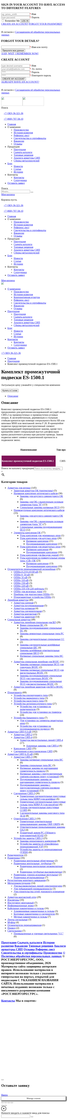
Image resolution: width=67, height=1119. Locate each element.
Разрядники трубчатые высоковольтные (41, 872)
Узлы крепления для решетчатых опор (40, 546)
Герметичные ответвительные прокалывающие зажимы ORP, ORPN (40, 823)
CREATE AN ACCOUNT (14, 24)
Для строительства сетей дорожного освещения (39, 891)
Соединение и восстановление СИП (33, 751)
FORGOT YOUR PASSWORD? (45, 24)
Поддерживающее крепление (41, 544)
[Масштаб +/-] (2, 1102)
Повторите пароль (41, 75)
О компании (14, 289)
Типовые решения (23, 319)
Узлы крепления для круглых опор (38, 538)
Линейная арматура (17, 600)
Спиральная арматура (19, 619)
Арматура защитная (24, 616)
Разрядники (13, 858)
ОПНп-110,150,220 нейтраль (29, 588)
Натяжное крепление (37, 541)
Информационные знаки (20, 905)
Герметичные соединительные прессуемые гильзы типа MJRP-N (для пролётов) (43, 803)
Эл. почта (36, 69)
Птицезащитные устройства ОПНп (32, 597)
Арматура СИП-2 (23, 734)
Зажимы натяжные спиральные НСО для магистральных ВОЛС (42, 671)
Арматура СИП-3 (23, 757)
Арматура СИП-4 (23, 737)
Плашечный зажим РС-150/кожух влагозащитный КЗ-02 (38, 834)
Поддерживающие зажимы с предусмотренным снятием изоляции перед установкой (40, 788)
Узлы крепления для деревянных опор (40, 535)
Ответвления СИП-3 (25, 818)
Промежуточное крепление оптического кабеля (39, 510)
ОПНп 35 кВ (20, 577)
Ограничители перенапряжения (24, 925)
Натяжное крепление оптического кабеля (36, 493)
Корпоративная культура (27, 297)
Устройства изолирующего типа (31, 695)
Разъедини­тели (15, 855)
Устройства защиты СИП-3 (28, 838)
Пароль (35, 17)
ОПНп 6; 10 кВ (22, 574)
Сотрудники (20, 345)
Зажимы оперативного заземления (38, 841)
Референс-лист (21, 300)
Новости (18, 331)
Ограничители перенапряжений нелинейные (31, 569)
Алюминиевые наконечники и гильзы (34, 911)
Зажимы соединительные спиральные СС (42, 639)
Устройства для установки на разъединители (35, 708)
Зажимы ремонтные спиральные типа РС (42, 633)
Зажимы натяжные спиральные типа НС (41, 759)
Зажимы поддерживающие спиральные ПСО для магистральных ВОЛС (41, 682)
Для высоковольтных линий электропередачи (38, 886)
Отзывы (18, 308)
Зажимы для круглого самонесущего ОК (41, 496)
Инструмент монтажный (20, 902)
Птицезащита (14, 692)
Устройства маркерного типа (29, 698)
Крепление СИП (22, 748)
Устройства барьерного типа (29, 717)
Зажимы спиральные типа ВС (36, 765)
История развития (23, 294)
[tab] (36, 396)
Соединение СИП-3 (24, 793)
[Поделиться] (8, 1102)
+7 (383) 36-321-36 (13, 113)
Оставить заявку (16, 347)
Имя (33, 14)
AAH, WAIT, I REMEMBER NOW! (19, 53)
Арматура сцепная (23, 602)
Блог (9, 328)
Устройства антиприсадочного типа (33, 703)
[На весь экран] (5, 1102)
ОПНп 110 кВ (21, 580)
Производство (21, 291)
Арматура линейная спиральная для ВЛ (35, 622)
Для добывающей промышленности (33, 888)
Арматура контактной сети (21, 897)
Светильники (14, 930)
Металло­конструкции (19, 883)
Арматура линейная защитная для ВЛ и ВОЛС (38, 687)
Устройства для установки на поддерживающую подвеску (35, 727)
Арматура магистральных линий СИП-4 (41, 740)
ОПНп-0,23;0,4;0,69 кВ (26, 572)
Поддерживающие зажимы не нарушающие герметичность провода (40, 780)
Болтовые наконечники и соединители (34, 914)
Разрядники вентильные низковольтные (41, 866)
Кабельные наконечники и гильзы (25, 908)
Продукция (13, 311)
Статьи (17, 333)
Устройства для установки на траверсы (40, 712)
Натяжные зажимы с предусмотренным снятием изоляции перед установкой (41, 775)
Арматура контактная (25, 614)
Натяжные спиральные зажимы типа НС (41, 656)
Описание (12, 396)
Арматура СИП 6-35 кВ (20, 754)
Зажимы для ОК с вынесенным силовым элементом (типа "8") (41, 503)
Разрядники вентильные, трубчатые (33, 863)
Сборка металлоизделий (26, 325)
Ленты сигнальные (17, 919)
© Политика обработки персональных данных (33, 954)
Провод (11, 928)
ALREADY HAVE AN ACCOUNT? (20, 82)
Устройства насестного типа (29, 701)
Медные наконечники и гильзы (30, 916)
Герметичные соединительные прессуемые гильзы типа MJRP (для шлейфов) (43, 797)
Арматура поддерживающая (29, 605)
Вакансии (19, 305)
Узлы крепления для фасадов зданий (39, 555)
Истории (18, 336)
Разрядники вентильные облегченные (34, 860)
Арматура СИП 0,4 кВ (19, 731)
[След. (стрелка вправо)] (5, 1105)
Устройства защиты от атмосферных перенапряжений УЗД (39, 845)
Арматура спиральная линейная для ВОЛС (36, 661)
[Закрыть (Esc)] (12, 1102)
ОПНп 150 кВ (21, 583)
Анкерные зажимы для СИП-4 (42, 745)
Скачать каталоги (23, 317)
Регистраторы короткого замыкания (26, 880)
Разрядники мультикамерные (29, 877)
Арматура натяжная (24, 608)
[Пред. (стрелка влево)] (2, 1105)
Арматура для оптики (19, 487)
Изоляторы (13, 900)
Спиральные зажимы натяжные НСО (40, 507)
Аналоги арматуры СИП (27, 322)
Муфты (11, 922)
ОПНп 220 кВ (21, 586)
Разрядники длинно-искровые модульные (36, 874)
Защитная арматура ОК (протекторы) (33, 490)
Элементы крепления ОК (27, 532)
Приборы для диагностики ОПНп (32, 594)
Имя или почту (39, 47)
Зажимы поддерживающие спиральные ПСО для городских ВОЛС (41, 677)
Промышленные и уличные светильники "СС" (39, 933)
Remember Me (12, 20)
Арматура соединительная (28, 611)
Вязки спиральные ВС (32, 625)
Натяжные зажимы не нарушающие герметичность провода (39, 769)
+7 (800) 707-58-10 (13, 119)
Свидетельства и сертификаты (30, 303)
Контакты (12, 339)
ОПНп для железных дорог (28, 591)
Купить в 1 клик (9, 390)
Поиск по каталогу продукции (17, 468)
